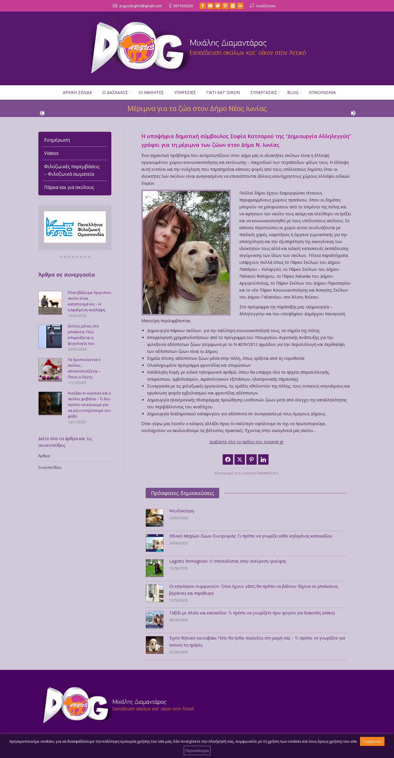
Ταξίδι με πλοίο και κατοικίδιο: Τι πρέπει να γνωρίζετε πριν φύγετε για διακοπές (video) (252, 613)
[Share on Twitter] (239, 459)
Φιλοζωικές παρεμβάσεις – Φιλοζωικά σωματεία (72, 170)
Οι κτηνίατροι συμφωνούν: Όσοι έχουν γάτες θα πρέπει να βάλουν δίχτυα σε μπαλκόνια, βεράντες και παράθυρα (254, 589)
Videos (51, 153)
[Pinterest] (225, 6)
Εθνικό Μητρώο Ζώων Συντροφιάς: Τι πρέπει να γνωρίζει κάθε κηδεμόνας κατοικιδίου (251, 536)
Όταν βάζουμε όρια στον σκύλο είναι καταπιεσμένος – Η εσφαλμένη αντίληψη (89, 301)
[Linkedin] (240, 6)
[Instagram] (233, 6)
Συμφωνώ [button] (372, 741)
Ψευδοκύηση (181, 511)
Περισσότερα (197, 750)
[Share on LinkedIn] (263, 459)
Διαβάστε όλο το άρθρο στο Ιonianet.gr (246, 441)
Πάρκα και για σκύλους (69, 187)
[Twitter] (218, 6)
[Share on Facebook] (228, 459)
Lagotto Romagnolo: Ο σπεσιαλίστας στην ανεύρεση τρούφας (227, 561)
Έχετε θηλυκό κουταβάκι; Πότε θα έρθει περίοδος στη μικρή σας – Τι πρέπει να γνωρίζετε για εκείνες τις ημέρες (257, 641)
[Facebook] (203, 6)
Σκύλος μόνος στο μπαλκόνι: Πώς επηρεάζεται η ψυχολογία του (83, 334)
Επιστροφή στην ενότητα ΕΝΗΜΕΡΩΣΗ (246, 473)
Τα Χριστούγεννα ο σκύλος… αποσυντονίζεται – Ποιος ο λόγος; (84, 368)
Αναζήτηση (265, 5)
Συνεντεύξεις (49, 467)
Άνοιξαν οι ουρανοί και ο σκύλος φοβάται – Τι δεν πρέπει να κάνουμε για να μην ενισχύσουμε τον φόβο (89, 404)
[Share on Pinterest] (251, 459)
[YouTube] (210, 6)
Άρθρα (44, 455)
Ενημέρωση (57, 140)
